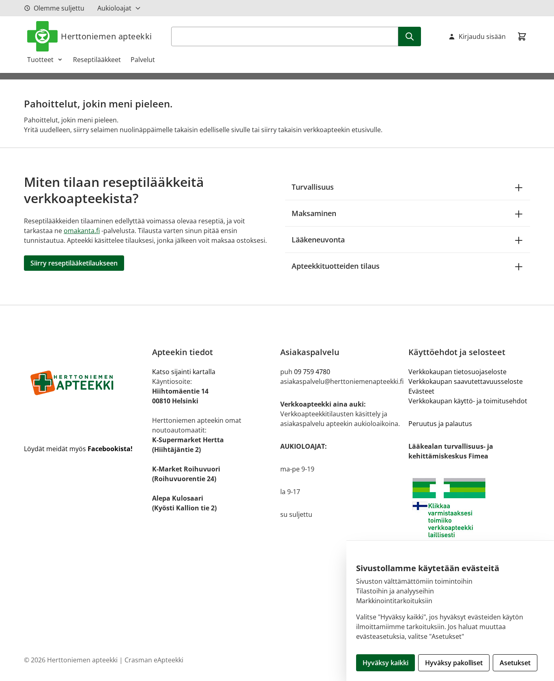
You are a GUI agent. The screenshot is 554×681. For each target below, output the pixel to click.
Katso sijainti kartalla (183, 371)
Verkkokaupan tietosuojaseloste (457, 371)
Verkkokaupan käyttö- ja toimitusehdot (467, 400)
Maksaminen (314, 213)
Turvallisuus (313, 187)
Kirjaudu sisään (482, 36)
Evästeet (421, 391)
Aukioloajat (114, 8)
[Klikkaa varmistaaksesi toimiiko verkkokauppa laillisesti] (469, 508)
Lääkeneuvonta (318, 239)
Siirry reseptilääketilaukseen (74, 263)
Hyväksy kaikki (385, 662)
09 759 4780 (312, 371)
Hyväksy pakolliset (454, 662)
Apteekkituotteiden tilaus (336, 266)
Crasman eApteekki (154, 659)
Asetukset (515, 662)
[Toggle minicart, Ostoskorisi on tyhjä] (521, 36)
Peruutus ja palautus (440, 423)
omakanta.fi (82, 230)
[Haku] (409, 36)
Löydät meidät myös (78, 448)
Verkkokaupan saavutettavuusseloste (465, 381)
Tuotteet (40, 59)
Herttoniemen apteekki (106, 36)
